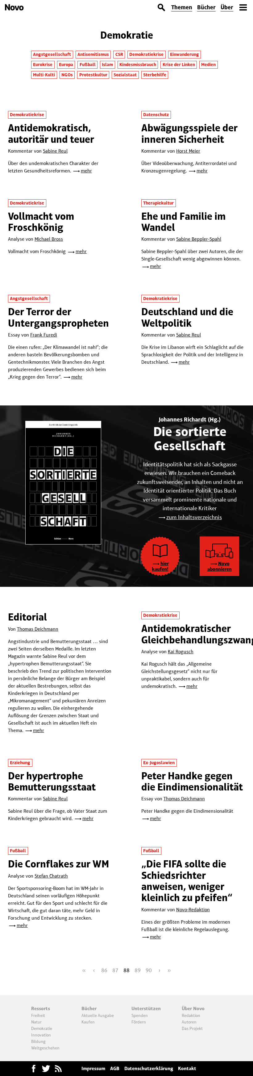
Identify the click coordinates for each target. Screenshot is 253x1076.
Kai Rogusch (180, 651)
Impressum (93, 1068)
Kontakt (187, 1068)
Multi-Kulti (44, 75)
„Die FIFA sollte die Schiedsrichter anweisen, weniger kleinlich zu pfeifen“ (187, 881)
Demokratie (41, 1028)
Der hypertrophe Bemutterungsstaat (52, 781)
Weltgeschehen (45, 1047)
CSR (119, 54)
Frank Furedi (43, 335)
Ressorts (40, 1008)
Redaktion (191, 1015)
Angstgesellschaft (52, 54)
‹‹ (83, 970)
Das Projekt (192, 1028)
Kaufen (88, 1021)
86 (104, 970)
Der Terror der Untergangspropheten (58, 317)
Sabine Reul (55, 151)
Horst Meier (188, 151)
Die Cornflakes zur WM (58, 864)
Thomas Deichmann (37, 629)
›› (169, 970)
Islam (107, 64)
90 (149, 970)
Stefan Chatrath (51, 876)
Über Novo (193, 1008)
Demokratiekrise (146, 54)
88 (126, 970)
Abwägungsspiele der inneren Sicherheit (189, 133)
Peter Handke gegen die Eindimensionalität (192, 781)
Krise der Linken (179, 64)
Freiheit (38, 1015)
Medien (208, 64)
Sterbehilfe (154, 75)
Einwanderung (184, 54)
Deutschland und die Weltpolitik (187, 317)
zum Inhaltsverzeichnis (194, 517)
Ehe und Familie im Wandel (183, 221)
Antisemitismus (93, 54)
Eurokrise (42, 64)
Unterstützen (146, 1008)
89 (138, 970)
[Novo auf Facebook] (34, 1069)
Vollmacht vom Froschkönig (41, 221)
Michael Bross (49, 239)
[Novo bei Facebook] (46, 1069)
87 (115, 970)
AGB (114, 1068)
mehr (86, 171)
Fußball (88, 64)
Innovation (41, 1034)
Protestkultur (93, 75)
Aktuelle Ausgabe (97, 1015)
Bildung (38, 1041)
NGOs (67, 75)
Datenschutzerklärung (148, 1068)
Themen (181, 7)
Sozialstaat (125, 75)
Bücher (206, 7)
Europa (66, 64)
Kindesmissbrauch (137, 64)
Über (227, 7)
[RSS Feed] (58, 1069)
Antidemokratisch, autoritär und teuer (51, 133)
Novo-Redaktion (193, 910)
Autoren (189, 1021)
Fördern (138, 1021)
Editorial (27, 617)
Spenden (139, 1015)
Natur (36, 1021)
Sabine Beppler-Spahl (198, 239)
